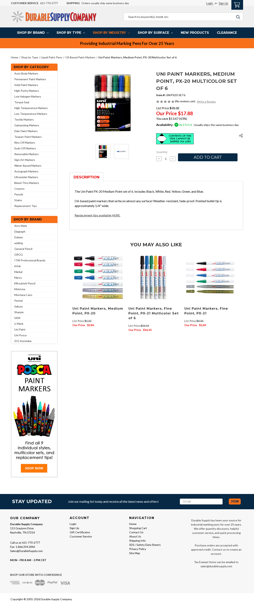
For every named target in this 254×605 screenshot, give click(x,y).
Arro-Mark (20, 225)
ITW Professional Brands (29, 260)
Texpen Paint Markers (28, 136)
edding (18, 243)
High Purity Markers (26, 90)
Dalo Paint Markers (26, 131)
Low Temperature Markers (30, 113)
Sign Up (223, 3)
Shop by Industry (109, 33)
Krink (17, 266)
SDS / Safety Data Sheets (145, 544)
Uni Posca (20, 335)
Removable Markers (26, 154)
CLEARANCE (227, 33)
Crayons (19, 188)
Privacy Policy (137, 549)
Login (210, 3)
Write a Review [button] (206, 101)
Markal (18, 272)
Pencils (18, 194)
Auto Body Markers (26, 73)
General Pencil (23, 248)
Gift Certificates (80, 532)
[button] (34, 414)
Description (86, 177)
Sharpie (19, 312)
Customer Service (81, 536)
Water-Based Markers (27, 165)
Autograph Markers (26, 171)
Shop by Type (69, 33)
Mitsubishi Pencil (24, 283)
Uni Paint (20, 329)
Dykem (18, 237)
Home (133, 524)
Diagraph (19, 231)
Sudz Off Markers (25, 148)
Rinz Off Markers (24, 142)
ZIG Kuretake (23, 341)
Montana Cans (23, 295)
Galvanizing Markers (26, 125)
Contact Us (136, 532)
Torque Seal (21, 102)
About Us (135, 536)
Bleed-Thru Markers (26, 183)
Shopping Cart (138, 528)
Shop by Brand (31, 33)
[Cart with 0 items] (237, 4)
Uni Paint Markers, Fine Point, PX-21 (206, 311)
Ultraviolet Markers (26, 177)
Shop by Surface (153, 33)
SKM (17, 318)
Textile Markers (24, 119)
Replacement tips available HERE (97, 215)
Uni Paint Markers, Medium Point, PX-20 (97, 311)
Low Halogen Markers (27, 96)
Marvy (18, 277)
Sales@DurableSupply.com (26, 551)
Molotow (19, 289)
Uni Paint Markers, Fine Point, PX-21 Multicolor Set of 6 (153, 313)
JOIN (235, 501)
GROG (18, 254)
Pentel (18, 300)
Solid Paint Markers (26, 85)
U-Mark (18, 323)
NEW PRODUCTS (195, 33)
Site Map (134, 553)
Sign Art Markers (24, 159)
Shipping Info (137, 540)
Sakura (18, 306)
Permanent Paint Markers (30, 79)
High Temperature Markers (31, 108)
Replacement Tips (25, 206)
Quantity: (162, 152)
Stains (18, 200)
